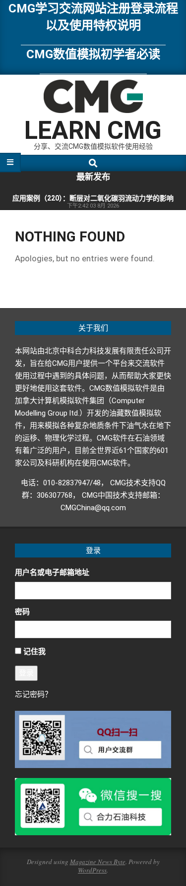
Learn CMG (93, 130)
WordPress (92, 870)
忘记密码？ (33, 694)
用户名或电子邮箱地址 (52, 572)
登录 (26, 672)
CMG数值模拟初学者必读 (93, 54)
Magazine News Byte (97, 861)
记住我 (34, 651)
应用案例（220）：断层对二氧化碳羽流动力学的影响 (93, 198)
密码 (22, 611)
